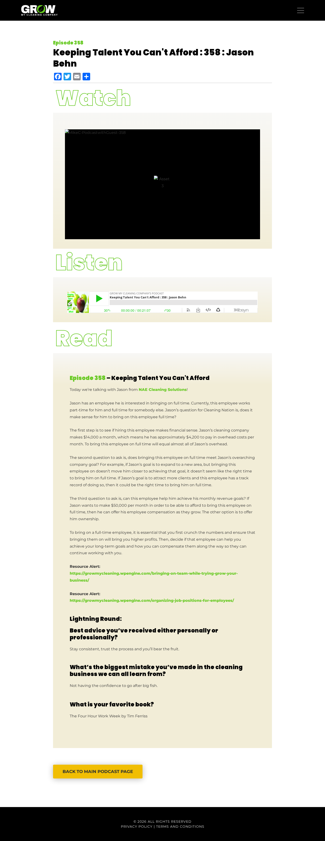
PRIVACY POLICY (137, 826)
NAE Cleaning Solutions (163, 389)
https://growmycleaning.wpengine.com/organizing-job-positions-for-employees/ (152, 600)
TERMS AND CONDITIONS (180, 826)
